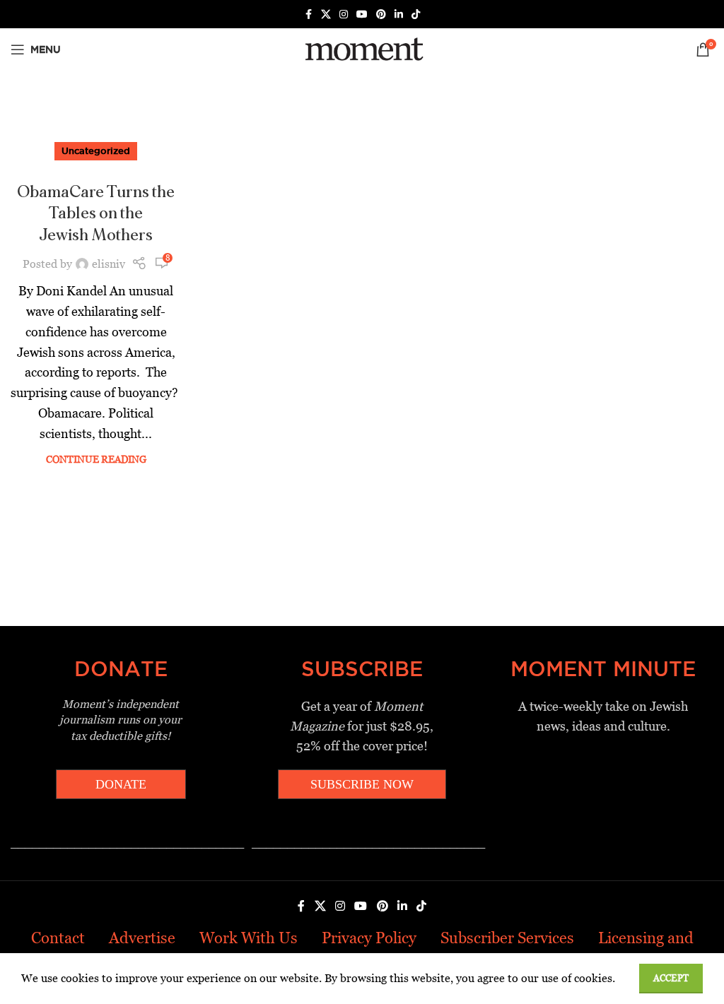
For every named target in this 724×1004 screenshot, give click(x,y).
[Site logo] (361, 48)
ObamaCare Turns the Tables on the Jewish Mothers (96, 214)
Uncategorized (96, 150)
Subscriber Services (507, 938)
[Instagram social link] (343, 14)
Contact (58, 938)
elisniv (108, 264)
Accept (671, 978)
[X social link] (326, 14)
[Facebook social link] (308, 14)
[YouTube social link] (362, 14)
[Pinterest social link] (381, 14)
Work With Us (248, 938)
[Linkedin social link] (398, 14)
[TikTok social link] (415, 14)
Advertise (142, 938)
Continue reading (96, 459)
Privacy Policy (369, 938)
